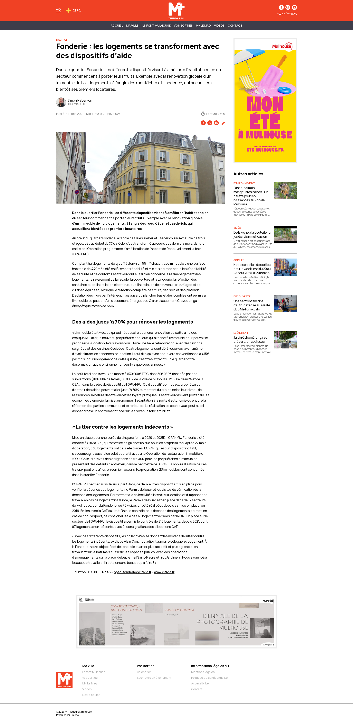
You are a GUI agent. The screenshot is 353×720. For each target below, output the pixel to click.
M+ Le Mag (203, 25)
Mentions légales (203, 672)
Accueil (117, 25)
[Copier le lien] (222, 122)
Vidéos (219, 25)
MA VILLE (132, 25)
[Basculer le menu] (58, 10)
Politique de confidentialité (209, 678)
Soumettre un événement (154, 678)
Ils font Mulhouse (93, 672)
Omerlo (75, 715)
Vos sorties (183, 25)
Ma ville (88, 666)
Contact (235, 25)
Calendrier (144, 672)
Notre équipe (91, 695)
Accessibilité (200, 683)
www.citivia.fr (164, 572)
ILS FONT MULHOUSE (156, 25)
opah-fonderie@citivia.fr (132, 572)
